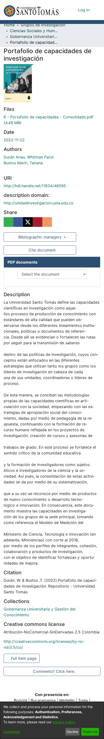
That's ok (89, 732)
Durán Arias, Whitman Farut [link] (29, 157)
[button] (31, 10)
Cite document (42, 250)
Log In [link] (84, 9)
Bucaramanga (43, 700)
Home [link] (9, 24)
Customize (11, 732)
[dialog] (52, 720)
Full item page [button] (24, 658)
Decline (72, 732)
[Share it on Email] (47, 222)
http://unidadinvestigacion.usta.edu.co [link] (39, 203)
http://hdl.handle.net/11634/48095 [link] (35, 185)
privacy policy (63, 722)
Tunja (83, 700)
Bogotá (20, 700)
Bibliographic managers (40, 237)
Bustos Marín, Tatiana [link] (23, 162)
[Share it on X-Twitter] (28, 222)
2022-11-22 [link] (14, 139)
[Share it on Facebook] (18, 222)
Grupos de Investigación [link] (43, 24)
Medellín (66, 700)
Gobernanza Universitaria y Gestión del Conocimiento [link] (34, 36)
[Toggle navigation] (96, 9)
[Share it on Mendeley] (37, 222)
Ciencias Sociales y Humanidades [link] (34, 30)
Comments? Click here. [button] (54, 671)
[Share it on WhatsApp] (8, 222)
